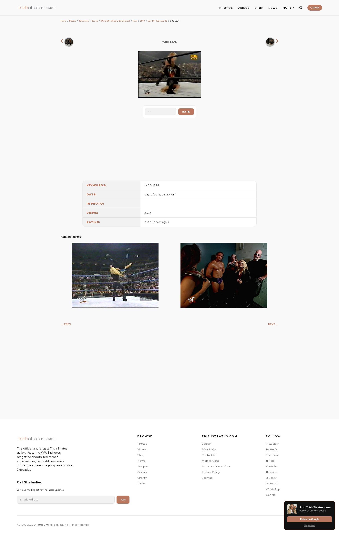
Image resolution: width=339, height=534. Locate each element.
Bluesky (271, 477)
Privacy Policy (211, 472)
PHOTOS (226, 7)
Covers (142, 472)
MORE (287, 7)
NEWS (273, 7)
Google (271, 494)
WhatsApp (273, 489)
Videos (141, 449)
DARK (315, 7)
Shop (140, 455)
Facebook (272, 455)
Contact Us (209, 455)
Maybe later (309, 525)
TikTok (270, 460)
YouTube (272, 466)
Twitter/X (271, 449)
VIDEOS (244, 7)
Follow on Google (309, 519)
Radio (141, 483)
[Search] (301, 7)
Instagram (272, 443)
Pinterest (272, 483)
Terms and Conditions (216, 466)
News (141, 460)
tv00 (148, 185)
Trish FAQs (209, 449)
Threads (271, 472)
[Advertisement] (169, 148)
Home (63, 21)
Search (206, 443)
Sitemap (207, 477)
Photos (72, 21)
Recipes (142, 466)
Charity (142, 477)
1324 (155, 185)
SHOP (259, 7)
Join (123, 500)
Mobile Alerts (210, 460)
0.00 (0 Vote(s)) (156, 222)
